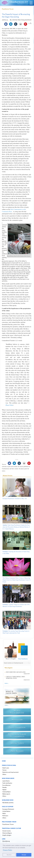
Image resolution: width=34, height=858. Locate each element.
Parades (4, 787)
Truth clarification (7, 783)
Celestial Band (6, 791)
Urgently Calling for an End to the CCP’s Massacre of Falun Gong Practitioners (16, 605)
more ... (7, 683)
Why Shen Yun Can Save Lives (15, 672)
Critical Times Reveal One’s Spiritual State (15, 677)
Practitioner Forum (8, 9)
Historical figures (7, 833)
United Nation (6, 811)
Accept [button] (24, 854)
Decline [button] (9, 854)
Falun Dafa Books (23, 659)
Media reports (6, 794)
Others (4, 774)
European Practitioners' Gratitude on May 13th (15, 498)
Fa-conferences (6, 785)
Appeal (4, 789)
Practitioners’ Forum (8, 824)
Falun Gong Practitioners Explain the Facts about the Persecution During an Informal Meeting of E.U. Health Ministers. (16, 527)
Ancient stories (6, 831)
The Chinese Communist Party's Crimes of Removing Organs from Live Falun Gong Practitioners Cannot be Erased (17, 580)
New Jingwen (9, 668)
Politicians (5, 815)
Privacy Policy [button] (7, 850)
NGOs (4, 813)
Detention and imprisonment (10, 772)
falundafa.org (6, 841)
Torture (4, 770)
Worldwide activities (8, 802)
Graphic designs (6, 835)
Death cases (5, 768)
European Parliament (8, 809)
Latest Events (6, 781)
